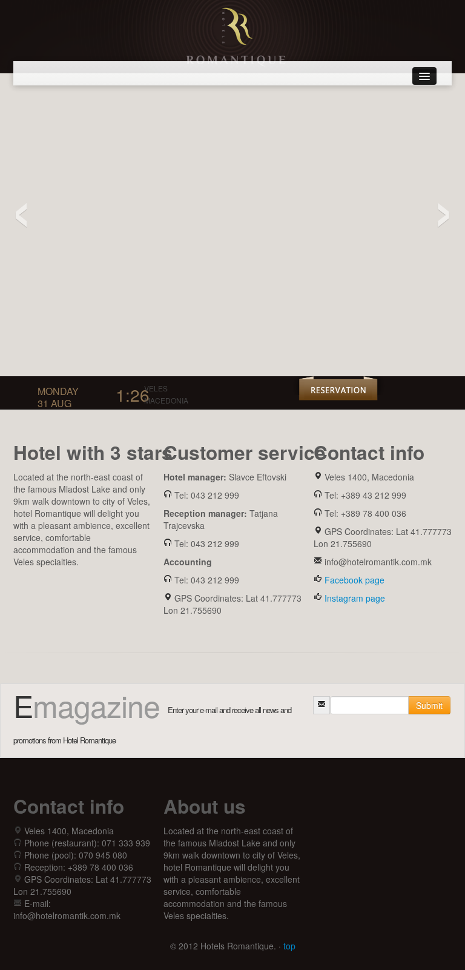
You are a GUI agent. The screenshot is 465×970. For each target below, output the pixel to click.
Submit (429, 705)
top (289, 946)
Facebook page (354, 580)
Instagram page (355, 598)
